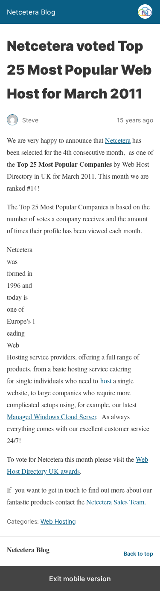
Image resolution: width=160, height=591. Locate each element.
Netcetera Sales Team (115, 501)
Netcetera (118, 140)
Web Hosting (58, 521)
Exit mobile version (80, 578)
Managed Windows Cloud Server (51, 416)
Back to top (138, 553)
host (105, 380)
